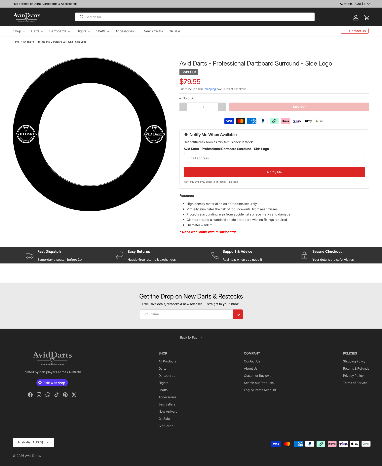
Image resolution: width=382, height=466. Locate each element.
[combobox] (195, 17)
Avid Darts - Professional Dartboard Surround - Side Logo (54, 42)
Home (16, 42)
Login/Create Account (260, 390)
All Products (167, 361)
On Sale (174, 31)
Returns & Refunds (356, 368)
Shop (17, 31)
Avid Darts (32, 456)
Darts (35, 31)
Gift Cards (166, 426)
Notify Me (274, 172)
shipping (210, 89)
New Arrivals (153, 31)
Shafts (100, 31)
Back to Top (189, 337)
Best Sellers (167, 404)
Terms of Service (355, 383)
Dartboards (57, 31)
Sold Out (299, 107)
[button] (367, 17)
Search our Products (259, 383)
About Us (250, 368)
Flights (81, 31)
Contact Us (252, 361)
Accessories (125, 31)
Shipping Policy (354, 361)
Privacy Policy (353, 376)
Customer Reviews (257, 376)
